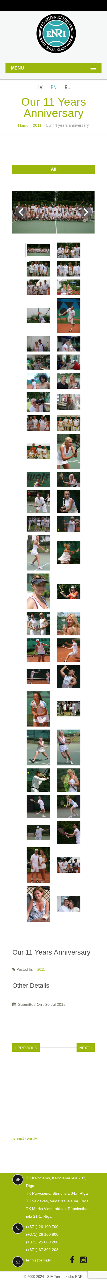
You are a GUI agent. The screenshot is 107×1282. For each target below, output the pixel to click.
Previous (26, 1048)
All (53, 169)
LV (40, 87)
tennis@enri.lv (24, 1138)
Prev (21, 212)
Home (23, 125)
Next (86, 212)
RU (67, 87)
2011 (37, 125)
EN (53, 87)
